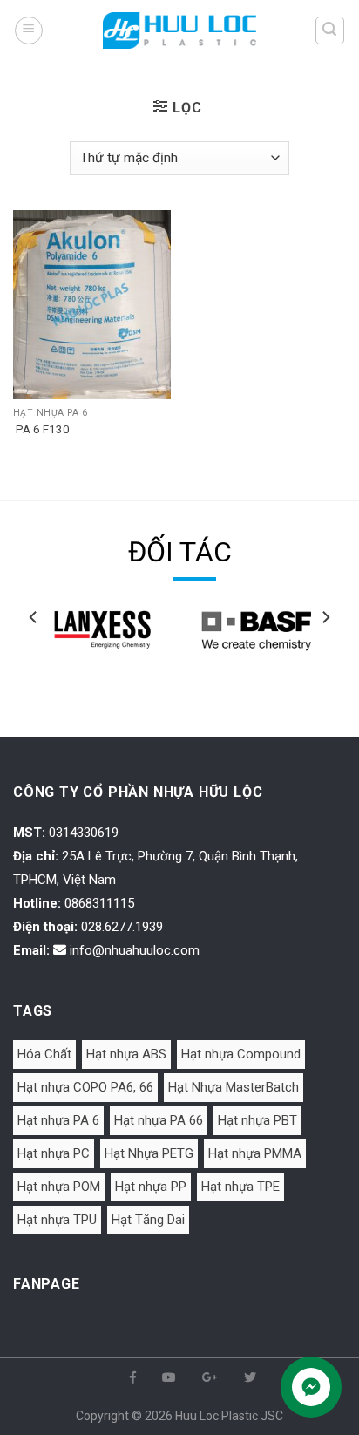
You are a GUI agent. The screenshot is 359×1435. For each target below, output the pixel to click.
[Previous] (34, 652)
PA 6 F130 (41, 429)
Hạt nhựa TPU (57, 1220)
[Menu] (29, 30)
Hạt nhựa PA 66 (158, 1120)
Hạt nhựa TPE (240, 1186)
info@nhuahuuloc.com (135, 950)
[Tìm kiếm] (330, 30)
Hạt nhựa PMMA (254, 1153)
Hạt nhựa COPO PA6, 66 (85, 1087)
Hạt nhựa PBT (257, 1120)
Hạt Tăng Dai (148, 1220)
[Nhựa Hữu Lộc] (179, 30)
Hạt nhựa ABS (126, 1054)
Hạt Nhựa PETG (149, 1153)
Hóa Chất (44, 1054)
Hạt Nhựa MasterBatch (233, 1087)
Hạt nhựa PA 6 (58, 1120)
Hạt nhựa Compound (241, 1054)
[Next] (325, 652)
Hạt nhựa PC (53, 1153)
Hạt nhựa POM (58, 1186)
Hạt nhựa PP (150, 1186)
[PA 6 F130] (92, 304)
